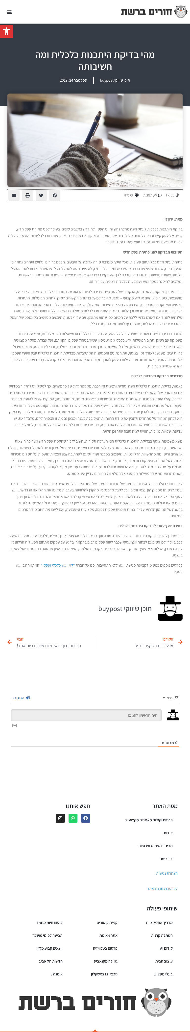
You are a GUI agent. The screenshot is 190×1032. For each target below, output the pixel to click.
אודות (168, 833)
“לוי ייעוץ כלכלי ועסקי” (58, 565)
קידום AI (166, 948)
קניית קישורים (107, 922)
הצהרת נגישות (167, 873)
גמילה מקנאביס (106, 961)
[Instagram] (60, 818)
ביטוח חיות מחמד (49, 922)
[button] (6, 31)
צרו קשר (166, 858)
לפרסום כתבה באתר (162, 888)
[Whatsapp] (73, 818)
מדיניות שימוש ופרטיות (155, 845)
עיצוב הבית (164, 961)
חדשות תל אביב (51, 961)
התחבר (18, 697)
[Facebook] (85, 818)
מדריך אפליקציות (159, 922)
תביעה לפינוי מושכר (47, 935)
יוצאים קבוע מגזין (49, 948)
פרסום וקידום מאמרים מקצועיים (148, 820)
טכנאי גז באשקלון (104, 974)
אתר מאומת (108, 935)
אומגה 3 (56, 974)
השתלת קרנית (162, 935)
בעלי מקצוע (163, 974)
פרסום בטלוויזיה (105, 948)
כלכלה (128, 195)
